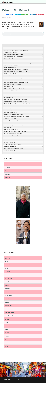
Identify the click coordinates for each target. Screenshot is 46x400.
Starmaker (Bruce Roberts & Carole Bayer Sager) (14, 78)
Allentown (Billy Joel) (9, 97)
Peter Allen (7, 285)
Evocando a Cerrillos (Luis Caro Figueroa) (13, 73)
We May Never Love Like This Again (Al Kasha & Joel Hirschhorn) (17, 69)
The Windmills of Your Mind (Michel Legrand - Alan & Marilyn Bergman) (18, 103)
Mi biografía (7, 174)
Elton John (7, 292)
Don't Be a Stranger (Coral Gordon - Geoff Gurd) (14, 133)
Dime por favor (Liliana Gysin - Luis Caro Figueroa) (14, 54)
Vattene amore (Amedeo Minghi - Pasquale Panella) (14, 114)
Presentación (7, 167)
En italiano (7, 332)
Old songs (7, 322)
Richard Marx (7, 299)
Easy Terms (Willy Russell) (10, 150)
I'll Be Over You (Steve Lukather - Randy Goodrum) (14, 148)
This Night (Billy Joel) (9, 127)
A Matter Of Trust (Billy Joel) (11, 146)
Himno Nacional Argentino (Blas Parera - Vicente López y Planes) (17, 50)
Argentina (7, 336)
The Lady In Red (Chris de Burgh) (11, 112)
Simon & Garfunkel (9, 309)
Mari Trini (7, 268)
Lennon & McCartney (9, 312)
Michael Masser (8, 305)
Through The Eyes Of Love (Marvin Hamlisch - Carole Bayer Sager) (17, 99)
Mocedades (7, 282)
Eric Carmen (7, 271)
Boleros (6, 346)
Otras (6, 339)
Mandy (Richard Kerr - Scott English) (12, 65)
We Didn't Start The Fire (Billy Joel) (12, 140)
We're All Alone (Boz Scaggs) (11, 67)
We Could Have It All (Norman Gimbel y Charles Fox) (14, 120)
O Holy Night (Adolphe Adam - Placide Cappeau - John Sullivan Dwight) (18, 116)
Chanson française (9, 275)
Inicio (6, 164)
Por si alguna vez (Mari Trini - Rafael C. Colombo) (14, 125)
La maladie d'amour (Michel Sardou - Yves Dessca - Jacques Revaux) (17, 93)
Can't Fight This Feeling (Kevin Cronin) (12, 75)
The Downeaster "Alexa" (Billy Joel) (12, 129)
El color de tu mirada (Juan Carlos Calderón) (13, 90)
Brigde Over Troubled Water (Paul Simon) (13, 135)
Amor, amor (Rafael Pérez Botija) (11, 52)
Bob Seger (7, 319)
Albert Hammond (8, 278)
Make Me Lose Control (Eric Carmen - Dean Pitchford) (15, 123)
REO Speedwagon (9, 295)
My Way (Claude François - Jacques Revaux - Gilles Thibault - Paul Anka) (18, 63)
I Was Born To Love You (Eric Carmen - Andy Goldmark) (15, 80)
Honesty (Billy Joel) (9, 58)
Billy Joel (6, 261)
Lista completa (8, 258)
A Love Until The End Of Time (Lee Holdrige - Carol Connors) (16, 131)
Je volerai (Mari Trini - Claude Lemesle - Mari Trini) (14, 84)
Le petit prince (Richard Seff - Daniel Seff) (13, 110)
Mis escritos (7, 177)
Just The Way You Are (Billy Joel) (11, 108)
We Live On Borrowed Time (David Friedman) (13, 144)
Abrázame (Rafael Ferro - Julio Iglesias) (12, 48)
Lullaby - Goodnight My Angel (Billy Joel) (13, 60)
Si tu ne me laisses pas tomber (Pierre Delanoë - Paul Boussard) (16, 101)
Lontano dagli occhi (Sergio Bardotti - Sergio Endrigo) (15, 88)
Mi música (7, 171)
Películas (7, 326)
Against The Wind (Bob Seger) (11, 118)
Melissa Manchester (9, 316)
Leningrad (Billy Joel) (9, 138)
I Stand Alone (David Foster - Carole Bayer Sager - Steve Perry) (16, 71)
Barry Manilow (8, 265)
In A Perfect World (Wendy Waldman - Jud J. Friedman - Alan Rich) (17, 82)
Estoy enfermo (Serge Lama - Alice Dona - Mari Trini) (15, 56)
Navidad (6, 343)
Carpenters (7, 288)
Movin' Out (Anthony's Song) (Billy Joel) (12, 152)
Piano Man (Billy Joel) (9, 86)
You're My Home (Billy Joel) (10, 142)
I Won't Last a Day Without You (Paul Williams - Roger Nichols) (16, 95)
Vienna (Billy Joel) (9, 105)
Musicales (7, 329)
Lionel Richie (7, 302)
